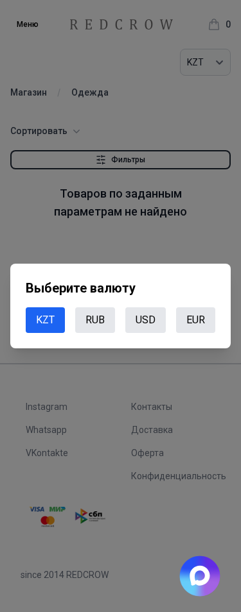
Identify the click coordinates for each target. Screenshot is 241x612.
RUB (95, 320)
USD (146, 320)
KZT (45, 320)
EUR (195, 320)
